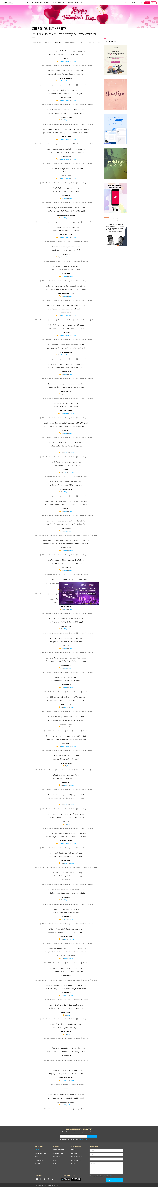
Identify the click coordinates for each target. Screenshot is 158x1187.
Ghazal (36, 42)
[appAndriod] (65, 1179)
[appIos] (76, 1179)
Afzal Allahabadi (66, 450)
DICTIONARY (38, 3)
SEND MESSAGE (116, 1180)
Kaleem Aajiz (66, 528)
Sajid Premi (66, 782)
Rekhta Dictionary (76, 1156)
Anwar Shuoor (66, 665)
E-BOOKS (53, 3)
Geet (91, 42)
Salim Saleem (66, 606)
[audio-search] (119, 2)
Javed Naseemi (66, 567)
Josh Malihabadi (66, 352)
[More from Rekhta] (140, 2)
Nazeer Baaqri (66, 1056)
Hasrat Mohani (66, 156)
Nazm (48, 42)
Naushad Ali (66, 880)
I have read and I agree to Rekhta (75, 1139)
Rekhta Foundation (58, 1149)
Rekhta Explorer (57, 1164)
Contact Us (56, 1156)
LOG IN (134, 2)
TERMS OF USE (47, 1185)
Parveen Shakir (66, 117)
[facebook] (37, 1179)
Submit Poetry (39, 1164)
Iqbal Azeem (66, 897)
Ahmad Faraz (66, 137)
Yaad (68, 1015)
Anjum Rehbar (66, 1012)
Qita (82, 42)
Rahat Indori (66, 98)
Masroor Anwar (66, 841)
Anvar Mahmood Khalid (66, 1102)
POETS (26, 3)
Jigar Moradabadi (66, 78)
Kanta (65, 472)
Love (65, 609)
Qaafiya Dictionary (40, 1153)
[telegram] (52, 1179)
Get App (147, 2)
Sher (58, 42)
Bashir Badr (66, 58)
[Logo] (8, 2)
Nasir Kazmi (66, 195)
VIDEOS (46, 3)
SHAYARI (70, 3)
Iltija (65, 919)
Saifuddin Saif (66, 975)
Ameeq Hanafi (66, 860)
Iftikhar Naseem (66, 724)
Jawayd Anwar (66, 802)
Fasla (65, 394)
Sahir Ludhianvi (66, 235)
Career (55, 1160)
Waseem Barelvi (66, 489)
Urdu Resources (39, 1160)
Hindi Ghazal (70, 42)
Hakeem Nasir (66, 743)
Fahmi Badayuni (66, 411)
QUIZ (76, 3)
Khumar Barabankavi (66, 293)
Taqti (36, 1156)
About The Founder (58, 1153)
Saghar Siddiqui (66, 936)
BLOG (64, 3)
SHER (31, 3)
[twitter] (40, 1179)
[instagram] (48, 1179)
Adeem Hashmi (66, 391)
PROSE (59, 3)
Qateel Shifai (66, 313)
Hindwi (73, 1149)
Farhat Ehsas (66, 548)
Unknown (66, 469)
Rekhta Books (75, 1164)
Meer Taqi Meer (66, 763)
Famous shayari (65, 61)
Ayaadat (65, 413)
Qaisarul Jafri (66, 372)
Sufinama (74, 1153)
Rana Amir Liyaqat (66, 1078)
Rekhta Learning (76, 1160)
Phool (65, 452)
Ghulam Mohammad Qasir (66, 215)
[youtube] (44, 1179)
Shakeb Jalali (66, 704)
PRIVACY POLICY (39, 1185)
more (81, 3)
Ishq (65, 120)
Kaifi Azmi (66, 332)
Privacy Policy (84, 1139)
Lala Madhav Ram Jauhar (66, 956)
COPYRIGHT (55, 1185)
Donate (153, 2)
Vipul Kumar (66, 646)
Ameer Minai (66, 254)
